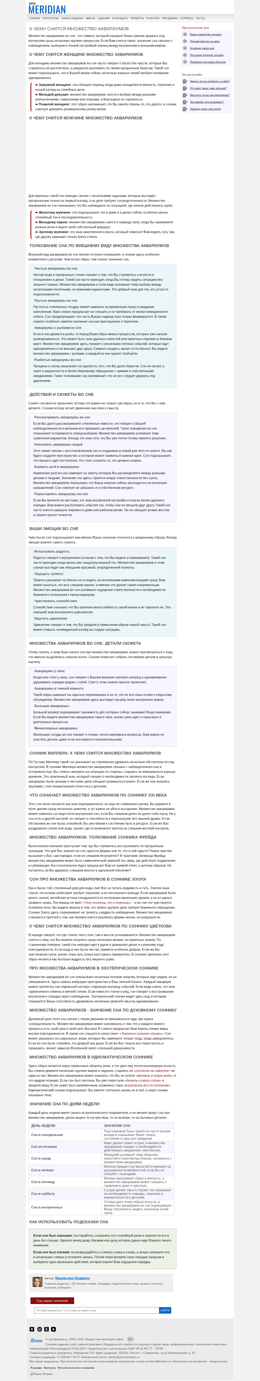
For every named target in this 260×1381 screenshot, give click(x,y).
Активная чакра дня (202, 48)
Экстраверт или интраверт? (207, 102)
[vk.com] (32, 1331)
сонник (34, 18)
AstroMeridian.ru (58, 1339)
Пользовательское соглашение (76, 1367)
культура (153, 18)
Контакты (50, 1367)
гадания (104, 18)
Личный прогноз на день (205, 41)
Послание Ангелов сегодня (206, 55)
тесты (200, 18)
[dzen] (53, 1331)
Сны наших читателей (52, 1300)
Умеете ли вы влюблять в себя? (210, 81)
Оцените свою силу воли (205, 108)
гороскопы (50, 18)
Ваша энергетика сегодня (205, 34)
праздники (170, 18)
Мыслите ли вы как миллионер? (210, 95)
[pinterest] (40, 1331)
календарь (120, 18)
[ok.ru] (46, 1331)
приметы (137, 18)
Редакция (36, 1367)
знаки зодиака (72, 18)
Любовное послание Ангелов (208, 62)
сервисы (186, 18)
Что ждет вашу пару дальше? (208, 88)
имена (90, 18)
